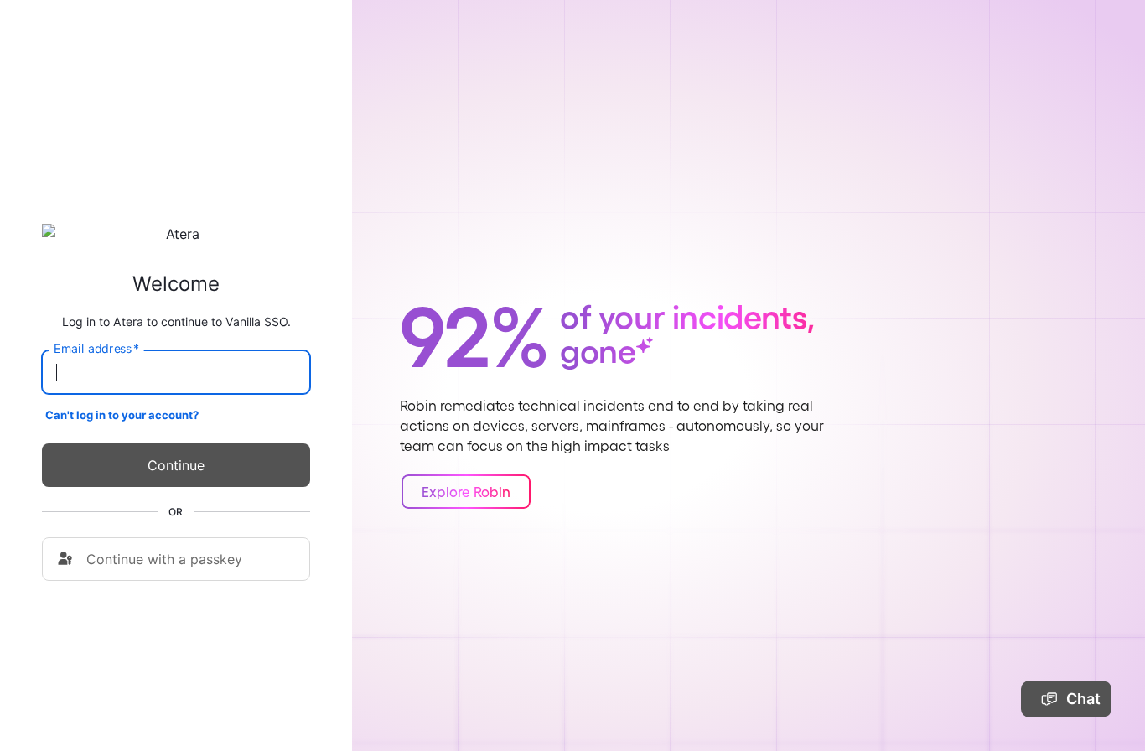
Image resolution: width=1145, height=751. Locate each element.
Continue (176, 465)
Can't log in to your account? (122, 415)
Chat (1083, 698)
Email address (96, 348)
